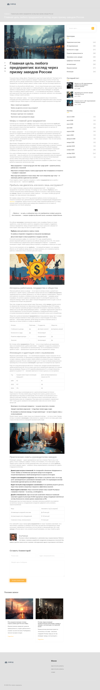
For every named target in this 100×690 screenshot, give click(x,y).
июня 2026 (70, 124)
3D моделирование (72, 46)
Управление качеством (73, 42)
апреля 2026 (70, 131)
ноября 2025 (70, 150)
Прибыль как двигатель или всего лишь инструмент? (24, 108)
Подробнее (11, 636)
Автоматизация (71, 64)
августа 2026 (70, 117)
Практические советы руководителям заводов (22, 117)
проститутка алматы (57, 666)
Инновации (70, 72)
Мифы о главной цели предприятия (20, 105)
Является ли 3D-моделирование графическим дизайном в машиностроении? (83, 85)
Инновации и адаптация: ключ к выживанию (22, 114)
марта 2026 (70, 135)
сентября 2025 (71, 157)
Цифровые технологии (73, 61)
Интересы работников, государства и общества (23, 111)
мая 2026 (69, 128)
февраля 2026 (71, 139)
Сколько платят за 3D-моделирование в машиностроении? (85, 101)
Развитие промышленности (75, 53)
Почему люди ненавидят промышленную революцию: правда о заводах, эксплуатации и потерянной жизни (49, 624)
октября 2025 (71, 153)
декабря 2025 (71, 146)
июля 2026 (70, 120)
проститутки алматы (57, 669)
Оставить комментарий (18, 580)
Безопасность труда (72, 50)
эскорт (53, 672)
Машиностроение (72, 68)
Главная (6, 14)
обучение (12, 201)
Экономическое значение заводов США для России (84, 93)
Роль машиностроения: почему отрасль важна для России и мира (18, 622)
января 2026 (70, 142)
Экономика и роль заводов (74, 57)
